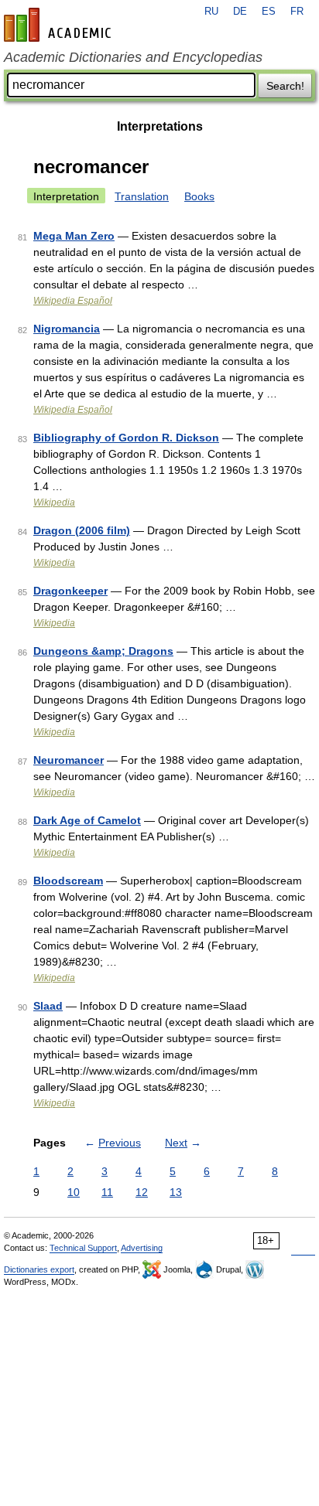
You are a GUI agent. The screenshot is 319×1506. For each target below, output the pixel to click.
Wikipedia (54, 502)
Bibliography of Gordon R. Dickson (126, 437)
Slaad (48, 1006)
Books (199, 196)
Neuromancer (68, 760)
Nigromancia (66, 328)
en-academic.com (59, 25)
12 (141, 1192)
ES (269, 11)
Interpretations (160, 126)
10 (73, 1192)
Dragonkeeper (70, 590)
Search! (285, 86)
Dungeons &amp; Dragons (103, 651)
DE (240, 11)
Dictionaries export (39, 1269)
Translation (142, 196)
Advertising (142, 1247)
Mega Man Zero (74, 236)
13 (176, 1192)
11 (107, 1192)
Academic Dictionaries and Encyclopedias (133, 57)
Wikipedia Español (72, 300)
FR (297, 11)
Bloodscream (68, 880)
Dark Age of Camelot (87, 820)
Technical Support (83, 1247)
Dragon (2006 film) (81, 530)
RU (211, 11)
